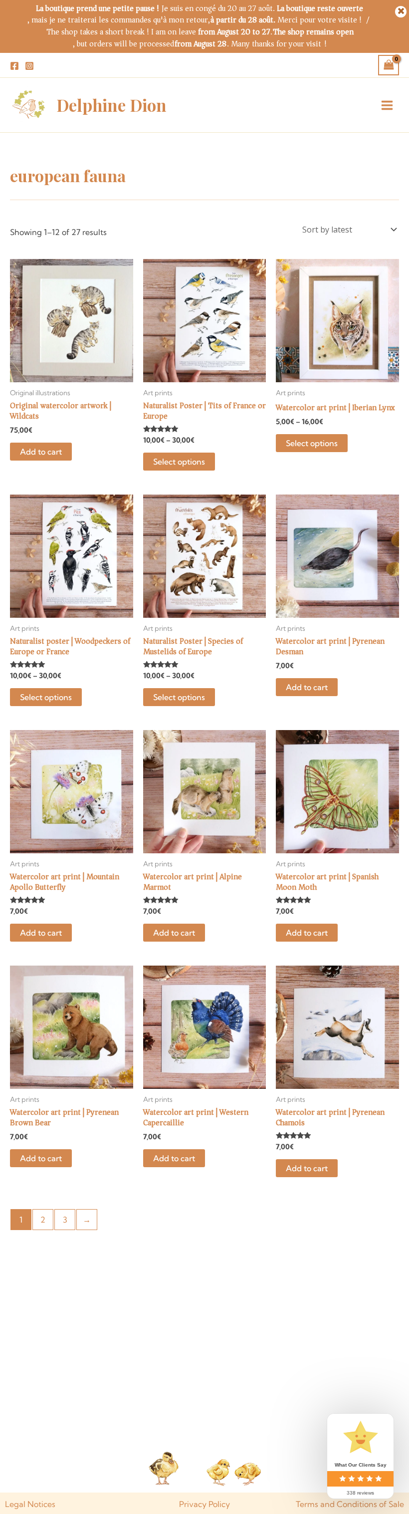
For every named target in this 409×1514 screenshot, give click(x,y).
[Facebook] (14, 65)
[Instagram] (29, 65)
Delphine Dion (111, 105)
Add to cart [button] (41, 452)
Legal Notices (30, 1504)
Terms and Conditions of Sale (350, 1504)
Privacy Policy (204, 1504)
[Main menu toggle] (387, 105)
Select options (179, 462)
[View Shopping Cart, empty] (388, 65)
